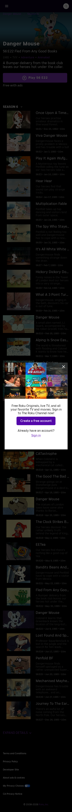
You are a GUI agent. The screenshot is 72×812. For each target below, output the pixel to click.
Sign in (36, 435)
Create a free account (36, 420)
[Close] (63, 367)
